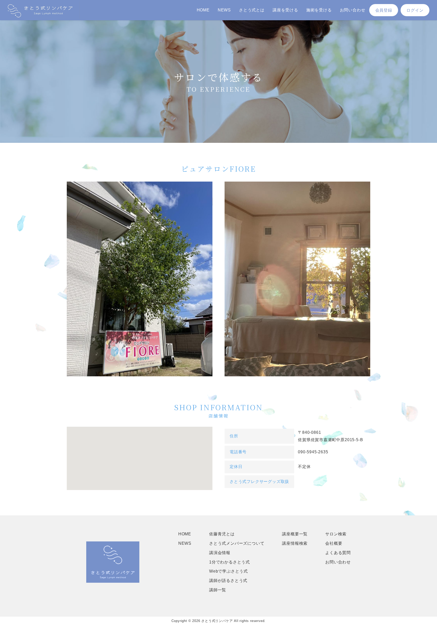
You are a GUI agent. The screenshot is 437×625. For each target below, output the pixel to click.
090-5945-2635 (313, 452)
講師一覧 (217, 590)
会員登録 (383, 10)
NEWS (224, 10)
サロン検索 (335, 534)
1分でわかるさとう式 (229, 562)
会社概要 (333, 543)
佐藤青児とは (222, 534)
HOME (203, 10)
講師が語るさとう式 (228, 580)
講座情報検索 (295, 543)
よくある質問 (338, 553)
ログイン (414, 10)
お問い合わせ (352, 10)
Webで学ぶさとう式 (228, 571)
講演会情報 (219, 553)
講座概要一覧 (295, 534)
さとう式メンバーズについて (236, 543)
